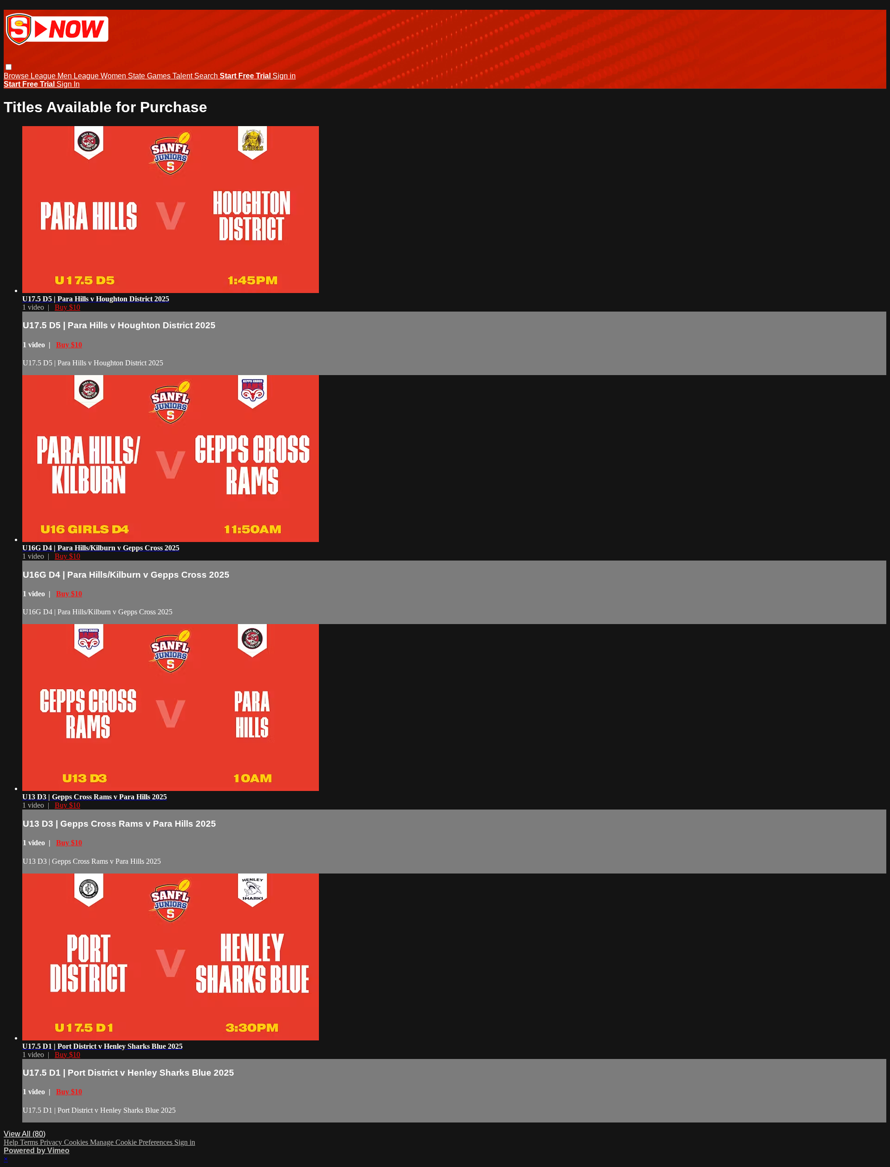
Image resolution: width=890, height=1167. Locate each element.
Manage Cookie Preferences (132, 1142)
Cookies (77, 1142)
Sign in (284, 76)
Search (207, 76)
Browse (17, 76)
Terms (30, 1142)
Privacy (52, 1142)
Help (12, 1142)
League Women (101, 76)
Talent (183, 76)
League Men (52, 76)
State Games (150, 76)
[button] (9, 67)
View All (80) (24, 1134)
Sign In (68, 84)
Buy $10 (67, 307)
